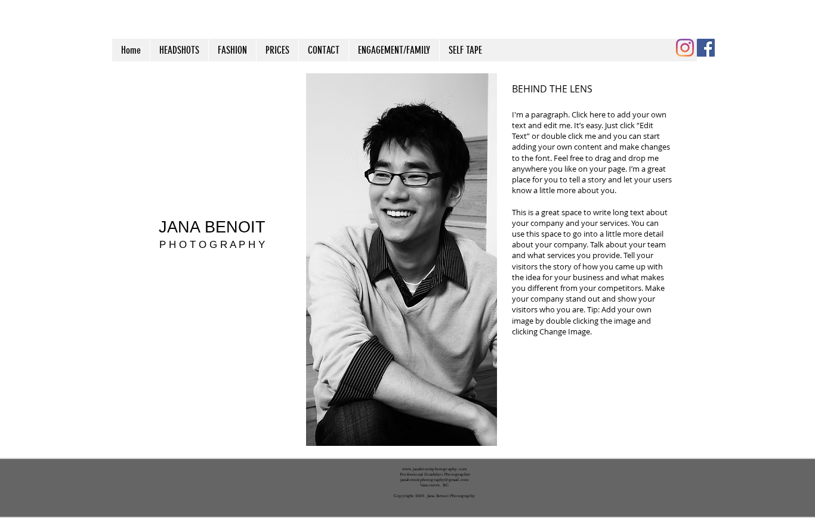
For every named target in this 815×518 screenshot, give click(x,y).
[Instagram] (685, 48)
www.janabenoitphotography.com (434, 469)
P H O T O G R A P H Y (212, 244)
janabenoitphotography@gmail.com (434, 479)
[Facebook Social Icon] (706, 48)
